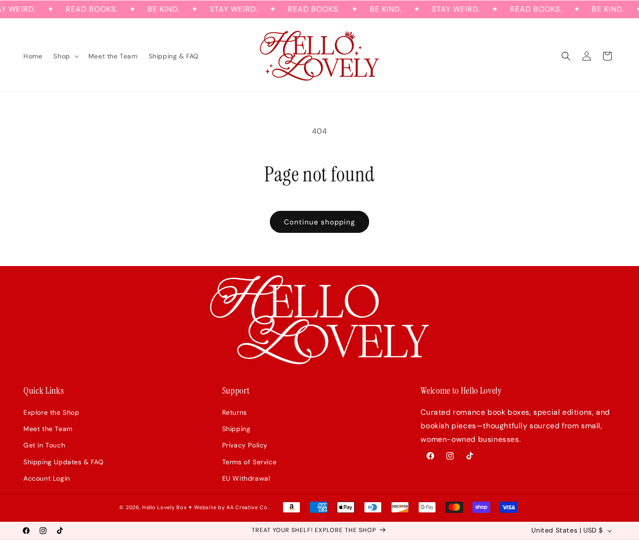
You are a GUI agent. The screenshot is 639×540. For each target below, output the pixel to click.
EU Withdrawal (246, 478)
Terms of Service (249, 462)
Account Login (46, 478)
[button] (65, 56)
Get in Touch (44, 445)
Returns (234, 412)
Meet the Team (48, 429)
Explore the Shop (51, 412)
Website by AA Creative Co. (231, 507)
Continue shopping (319, 222)
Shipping (236, 429)
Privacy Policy (245, 445)
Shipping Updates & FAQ (63, 462)
